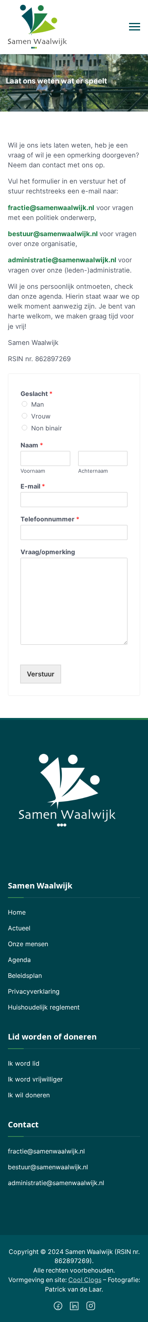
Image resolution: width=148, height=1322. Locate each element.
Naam (32, 445)
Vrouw (41, 416)
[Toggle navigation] (134, 26)
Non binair (46, 428)
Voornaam (33, 471)
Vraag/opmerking (48, 552)
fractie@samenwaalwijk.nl (46, 1151)
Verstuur (40, 674)
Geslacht (36, 394)
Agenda (19, 960)
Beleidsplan (25, 975)
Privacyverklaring (34, 991)
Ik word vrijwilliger (35, 1079)
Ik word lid (23, 1063)
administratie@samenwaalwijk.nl (63, 260)
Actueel (19, 928)
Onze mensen (28, 944)
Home (17, 912)
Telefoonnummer (50, 519)
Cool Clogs (84, 1280)
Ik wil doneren (29, 1095)
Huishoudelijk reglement (44, 1007)
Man (37, 404)
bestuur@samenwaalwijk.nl (53, 234)
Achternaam (93, 471)
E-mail (33, 486)
